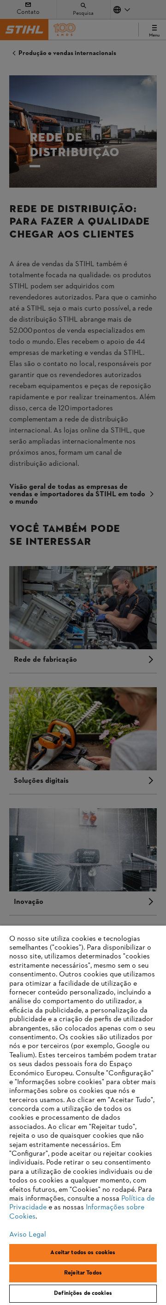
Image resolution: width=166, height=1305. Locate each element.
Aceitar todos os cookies (82, 1253)
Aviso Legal (27, 1235)
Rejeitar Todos (83, 1273)
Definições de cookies (83, 1293)
